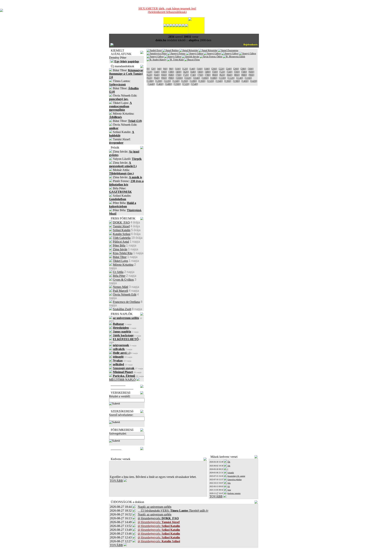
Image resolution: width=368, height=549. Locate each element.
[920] (149, 77)
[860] (237, 74)
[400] (178, 71)
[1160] (248, 77)
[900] (251, 74)
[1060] (205, 77)
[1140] (239, 77)
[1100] (222, 77)
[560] (237, 71)
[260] (236, 68)
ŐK (229, 462)
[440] (193, 71)
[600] (251, 71)
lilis (229, 483)
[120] (185, 68)
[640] (156, 74)
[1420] (253, 81)
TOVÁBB (116, 480)
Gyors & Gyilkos (123, 279)
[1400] (245, 81)
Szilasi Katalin (121, 230)
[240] (229, 68)
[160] (199, 68)
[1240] (175, 81)
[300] (250, 68)
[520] (222, 71)
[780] (207, 74)
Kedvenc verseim (234, 493)
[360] (164, 71)
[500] (215, 71)
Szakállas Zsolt (122, 309)
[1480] (168, 84)
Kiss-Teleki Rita (122, 253)
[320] (149, 71)
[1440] (151, 84)
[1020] (187, 77)
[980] (171, 77)
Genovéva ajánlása (235, 479)
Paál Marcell (120, 290)
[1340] (219, 81)
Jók (229, 466)
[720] (186, 74)
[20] (153, 68)
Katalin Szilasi (121, 234)
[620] (149, 74)
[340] (156, 71)
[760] (200, 74)
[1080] (213, 77)
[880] (244, 74)
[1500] (177, 84)
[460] (200, 71)
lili (229, 486)
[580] (244, 71)
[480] (207, 71)
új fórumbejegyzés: (158, 518)
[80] (171, 68)
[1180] (150, 81)
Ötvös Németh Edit (124, 294)
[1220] (167, 81)
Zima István (120, 249)
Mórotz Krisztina (123, 264)
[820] (222, 74)
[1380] (236, 81)
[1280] (193, 81)
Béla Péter (119, 275)
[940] (156, 77)
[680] (171, 74)
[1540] (194, 84)
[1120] (231, 77)
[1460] (159, 84)
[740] (193, 74)
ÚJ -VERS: (173, 510)
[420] (186, 71)
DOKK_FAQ (121, 222)
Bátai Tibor (120, 257)
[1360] (227, 81)
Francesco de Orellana (126, 301)
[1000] (179, 77)
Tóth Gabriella (122, 237)
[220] (221, 68)
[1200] (158, 81)
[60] (165, 68)
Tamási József (121, 226)
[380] (171, 71)
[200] (214, 68)
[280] (243, 68)
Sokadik (231, 473)
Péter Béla (119, 245)
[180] (207, 68)
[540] (229, 71)
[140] (192, 68)
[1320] (210, 81)
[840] (229, 74)
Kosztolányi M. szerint (236, 476)
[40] (159, 68)
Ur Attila (118, 272)
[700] (178, 74)
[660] (164, 74)
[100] (178, 68)
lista (229, 490)
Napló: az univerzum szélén (154, 506)
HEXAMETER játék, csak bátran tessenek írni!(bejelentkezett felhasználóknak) (167, 10)
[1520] (185, 84)
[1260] (184, 81)
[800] (215, 74)
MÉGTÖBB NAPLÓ (122, 379)
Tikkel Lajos (120, 260)
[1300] (201, 81)
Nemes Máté (120, 286)
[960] (164, 77)
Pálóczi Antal (121, 241)
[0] (148, 68)
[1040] (196, 77)
